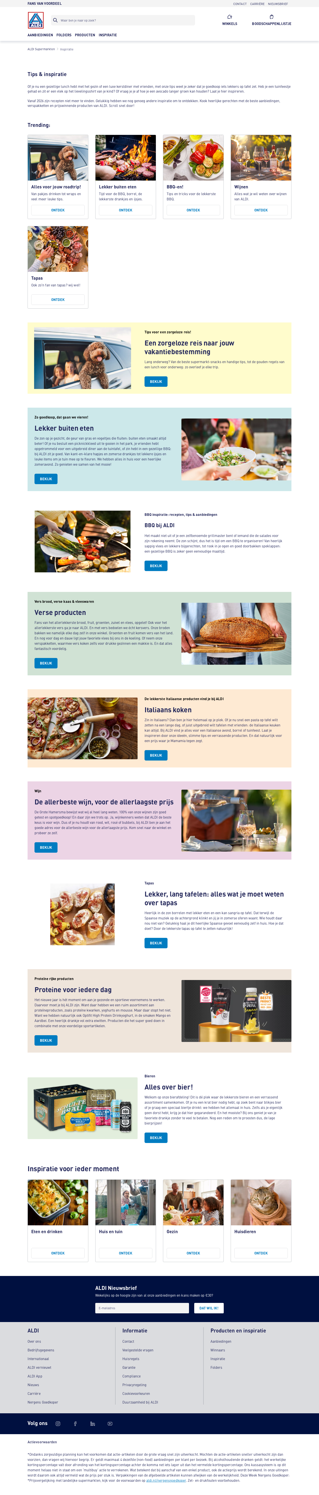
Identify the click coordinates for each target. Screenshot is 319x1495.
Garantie (128, 1367)
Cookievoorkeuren (136, 1393)
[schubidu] (75, 1424)
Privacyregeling (134, 1384)
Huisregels (130, 1358)
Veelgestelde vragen (137, 1349)
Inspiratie (217, 1358)
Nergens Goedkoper (43, 1402)
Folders (216, 1367)
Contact (128, 1341)
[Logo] (36, 20)
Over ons (34, 1341)
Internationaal (38, 1358)
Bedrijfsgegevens (41, 1349)
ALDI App (35, 1376)
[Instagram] (58, 1424)
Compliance (131, 1376)
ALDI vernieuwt (39, 1367)
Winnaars (217, 1349)
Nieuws (33, 1384)
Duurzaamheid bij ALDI (140, 1402)
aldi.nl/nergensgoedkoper (166, 1480)
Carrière (34, 1393)
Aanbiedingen (221, 1341)
